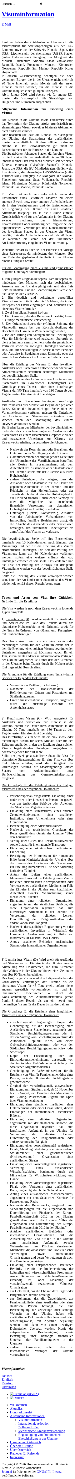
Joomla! (7, 1471)
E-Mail (6, 24)
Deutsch (7, 1376)
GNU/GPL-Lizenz (49, 1471)
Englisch (7, 1379)
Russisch (7, 1383)
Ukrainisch (9, 1387)
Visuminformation (28, 14)
